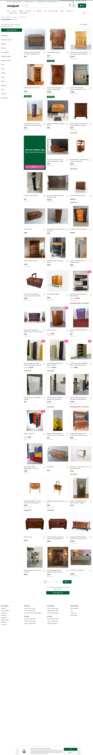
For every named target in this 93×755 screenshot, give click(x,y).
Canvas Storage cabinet (53, 608)
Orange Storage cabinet (53, 618)
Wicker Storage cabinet (52, 613)
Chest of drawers (5, 610)
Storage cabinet (22, 17)
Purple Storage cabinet (52, 621)
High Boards (4, 617)
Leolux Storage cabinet (29, 608)
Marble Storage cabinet (52, 610)
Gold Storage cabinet (52, 623)
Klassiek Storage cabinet (30, 618)
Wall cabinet (4, 613)
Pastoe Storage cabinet (30, 610)
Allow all (70, 749)
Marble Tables (73, 615)
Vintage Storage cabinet (30, 623)
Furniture (8, 17)
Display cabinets (5, 620)
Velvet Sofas (73, 613)
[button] (72, 1)
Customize (70, 752)
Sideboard (3, 608)
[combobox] (45, 5)
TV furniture (4, 624)
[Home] (13, 5)
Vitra (71, 610)
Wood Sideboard (74, 608)
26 (61, 582)
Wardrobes (3, 622)
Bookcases (3, 615)
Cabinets (14, 17)
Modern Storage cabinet (30, 621)
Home (2, 17)
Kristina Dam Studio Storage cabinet (33, 613)
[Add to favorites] (44, 52)
